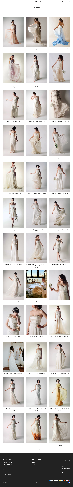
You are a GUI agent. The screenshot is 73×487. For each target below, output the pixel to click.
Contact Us (5, 476)
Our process (5, 469)
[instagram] (63, 472)
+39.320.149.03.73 (64, 466)
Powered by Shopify (36, 482)
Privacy (33, 464)
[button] (31, 450)
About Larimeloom (6, 467)
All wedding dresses (7, 459)
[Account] (67, 1)
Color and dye (5, 471)
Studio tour (5, 472)
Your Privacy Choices (7, 477)
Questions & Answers (36, 459)
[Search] (5, 1)
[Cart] (69, 1)
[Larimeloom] (36, 1)
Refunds (34, 462)
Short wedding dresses (7, 462)
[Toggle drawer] (3, 1)
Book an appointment (7, 474)
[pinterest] (65, 472)
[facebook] (62, 472)
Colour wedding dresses (7, 464)
